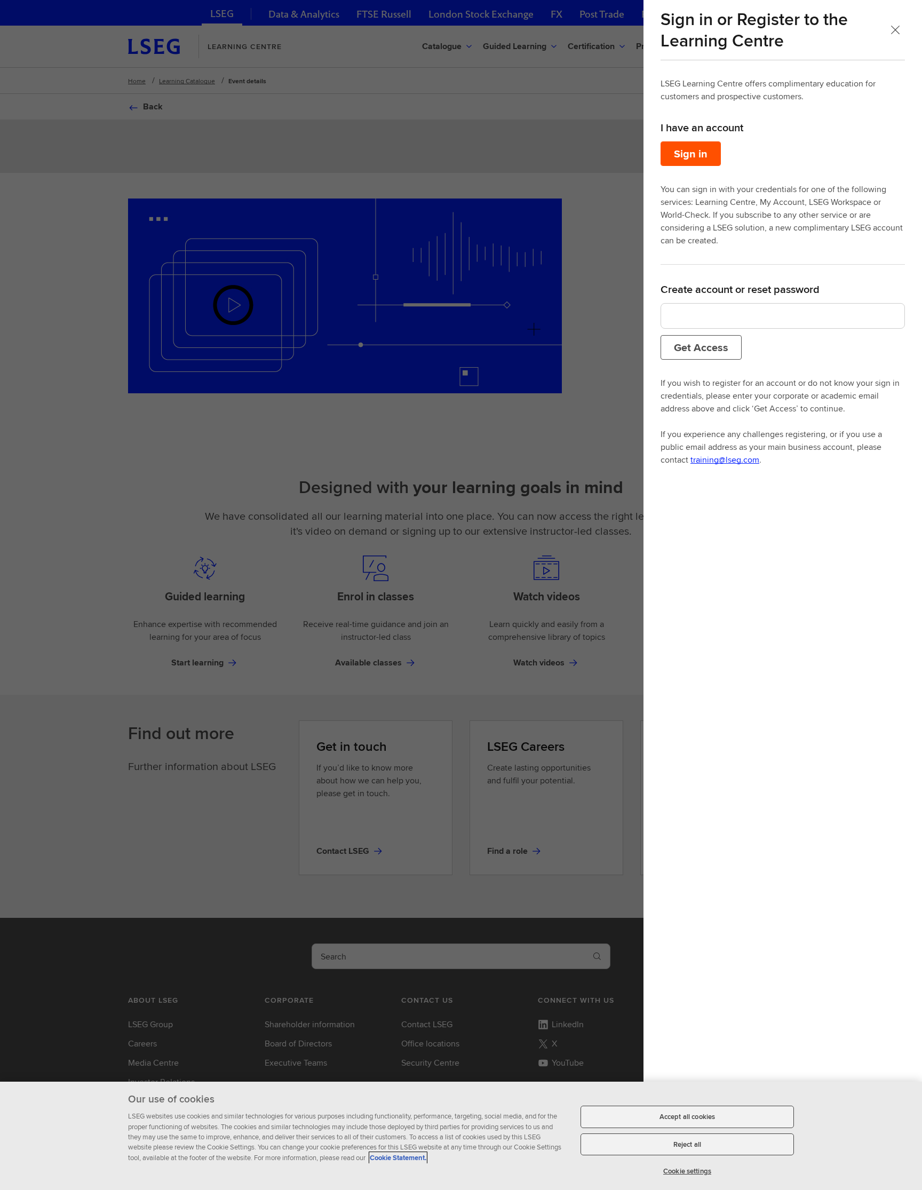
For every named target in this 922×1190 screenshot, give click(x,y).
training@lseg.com (724, 460)
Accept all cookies (687, 1117)
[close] (895, 29)
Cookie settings (687, 1171)
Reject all (687, 1144)
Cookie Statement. (398, 1158)
